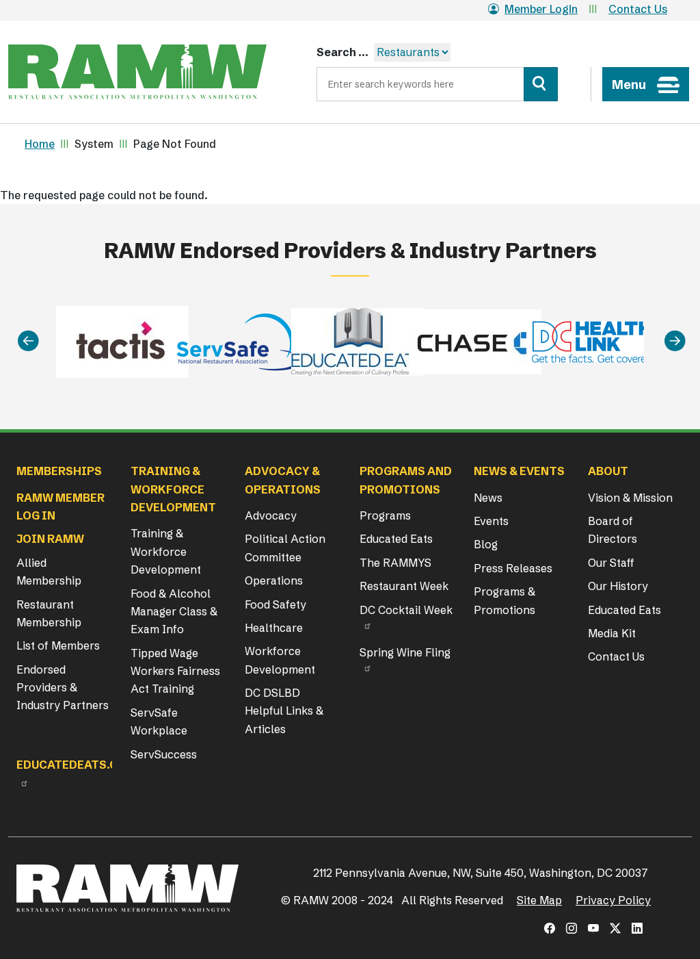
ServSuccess (164, 754)
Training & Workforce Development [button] (173, 489)
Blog (486, 544)
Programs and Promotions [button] (406, 480)
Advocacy (271, 515)
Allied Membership (48, 571)
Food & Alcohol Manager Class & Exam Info (174, 612)
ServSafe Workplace (159, 721)
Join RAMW (50, 539)
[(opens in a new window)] (549, 928)
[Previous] (28, 340)
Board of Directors (612, 530)
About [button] (608, 471)
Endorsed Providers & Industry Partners (62, 688)
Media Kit (612, 633)
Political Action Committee (285, 547)
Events (491, 521)
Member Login (541, 9)
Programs (385, 515)
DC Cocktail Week (406, 610)
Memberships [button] (59, 471)
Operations (274, 580)
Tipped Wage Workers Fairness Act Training (175, 671)
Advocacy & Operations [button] (283, 480)
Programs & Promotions (504, 600)
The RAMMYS (395, 563)
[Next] (675, 340)
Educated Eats (396, 539)
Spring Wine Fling (405, 652)
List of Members (58, 645)
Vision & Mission (630, 497)
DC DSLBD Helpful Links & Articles (284, 711)
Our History (618, 586)
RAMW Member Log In (60, 506)
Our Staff (611, 563)
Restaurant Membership (48, 613)
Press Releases (513, 568)
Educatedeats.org (75, 764)
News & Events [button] (519, 471)
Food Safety (275, 604)
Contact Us (637, 9)
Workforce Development (280, 660)
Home (40, 144)
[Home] (137, 71)
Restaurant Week (404, 586)
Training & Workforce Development (166, 551)
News (488, 497)
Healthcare (274, 628)
